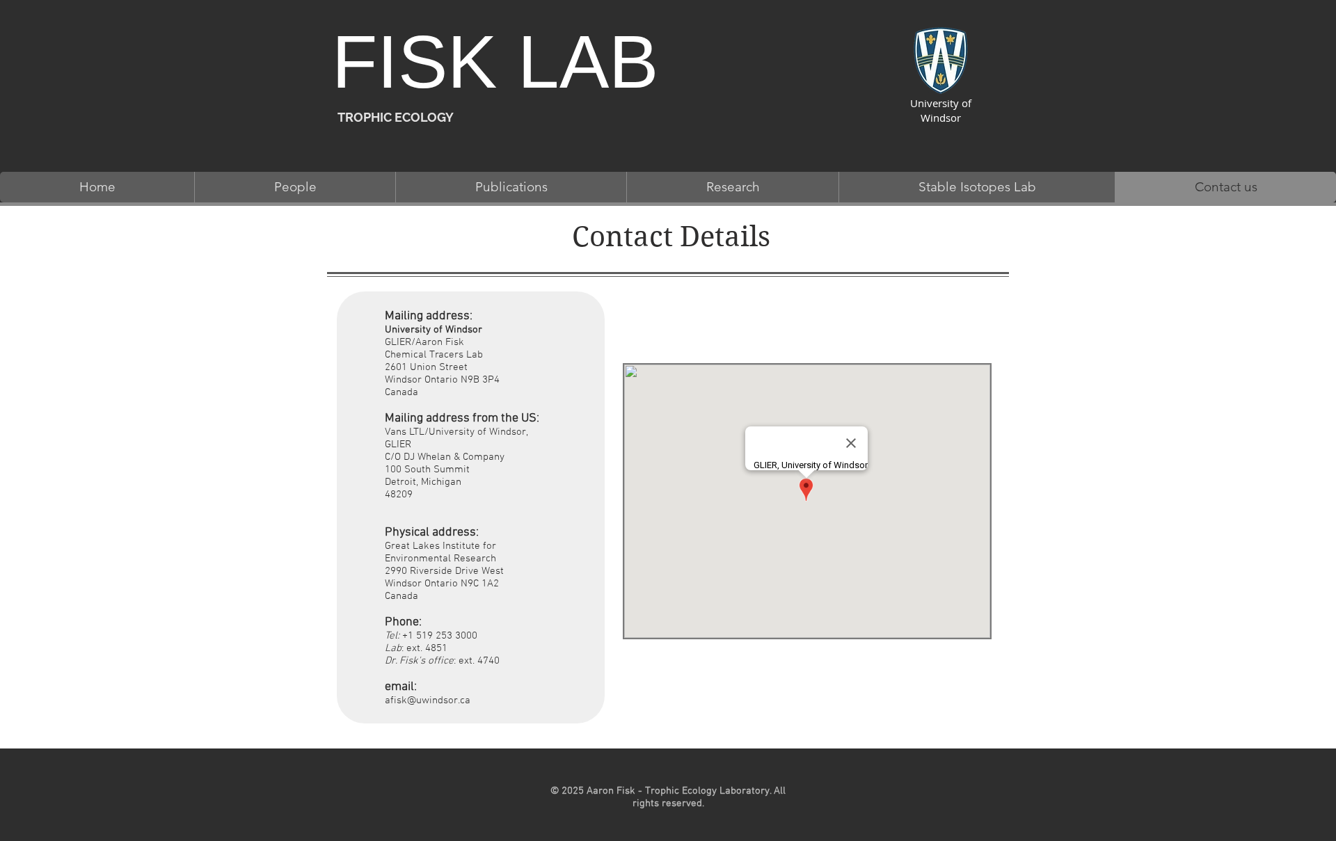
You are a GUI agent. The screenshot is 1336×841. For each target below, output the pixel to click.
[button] (294, 187)
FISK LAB (495, 62)
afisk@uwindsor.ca (427, 700)
